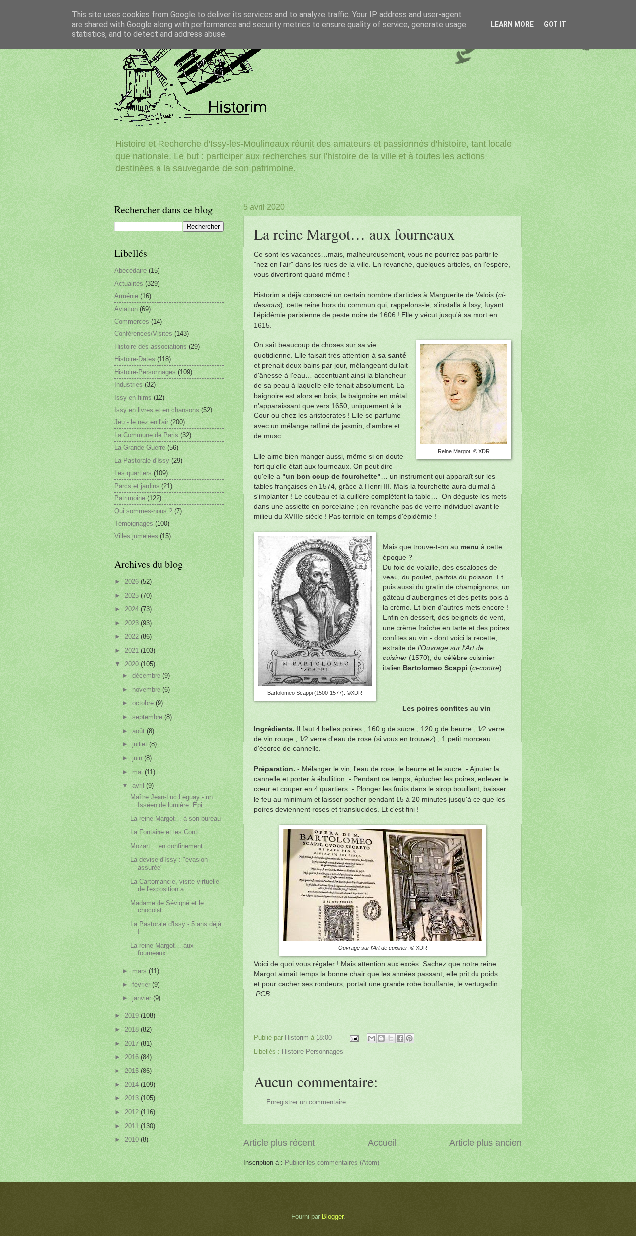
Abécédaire (130, 270)
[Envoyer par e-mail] (372, 1038)
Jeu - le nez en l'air (141, 422)
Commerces (131, 321)
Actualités (128, 283)
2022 (133, 636)
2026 (133, 581)
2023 (133, 623)
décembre (147, 675)
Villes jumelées (136, 536)
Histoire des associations (150, 346)
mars (140, 971)
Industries (128, 384)
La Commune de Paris (146, 435)
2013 (133, 1098)
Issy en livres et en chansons (156, 409)
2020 (133, 664)
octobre (144, 703)
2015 (133, 1070)
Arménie (126, 296)
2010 (133, 1139)
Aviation (126, 309)
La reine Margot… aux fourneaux (162, 949)
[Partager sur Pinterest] (409, 1038)
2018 (133, 1029)
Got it (555, 24)
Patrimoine (129, 498)
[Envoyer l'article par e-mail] (354, 1037)
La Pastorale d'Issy (141, 460)
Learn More (512, 24)
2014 (133, 1084)
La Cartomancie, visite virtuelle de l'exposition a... (174, 885)
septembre (148, 717)
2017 (133, 1043)
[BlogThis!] (381, 1038)
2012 (133, 1112)
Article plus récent (279, 1143)
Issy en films (133, 397)
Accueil (382, 1143)
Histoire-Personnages (312, 1051)
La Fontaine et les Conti (164, 832)
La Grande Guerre (139, 447)
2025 (133, 595)
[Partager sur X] (391, 1038)
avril (139, 785)
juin (138, 758)
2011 (133, 1126)
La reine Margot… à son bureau (175, 818)
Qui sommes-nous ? (143, 511)
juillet (140, 744)
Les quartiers (133, 473)
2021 (133, 650)
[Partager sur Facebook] (400, 1038)
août (139, 731)
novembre (147, 689)
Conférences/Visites (143, 333)
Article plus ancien (485, 1143)
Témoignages (133, 523)
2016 (133, 1057)
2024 (133, 609)
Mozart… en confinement (166, 846)
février (142, 984)
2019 (133, 1015)
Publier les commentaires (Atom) (332, 1162)
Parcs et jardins (136, 486)
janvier (142, 998)
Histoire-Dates (134, 359)
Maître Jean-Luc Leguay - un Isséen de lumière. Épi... (171, 800)
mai (138, 772)
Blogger (332, 1216)
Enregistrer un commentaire (306, 1102)
